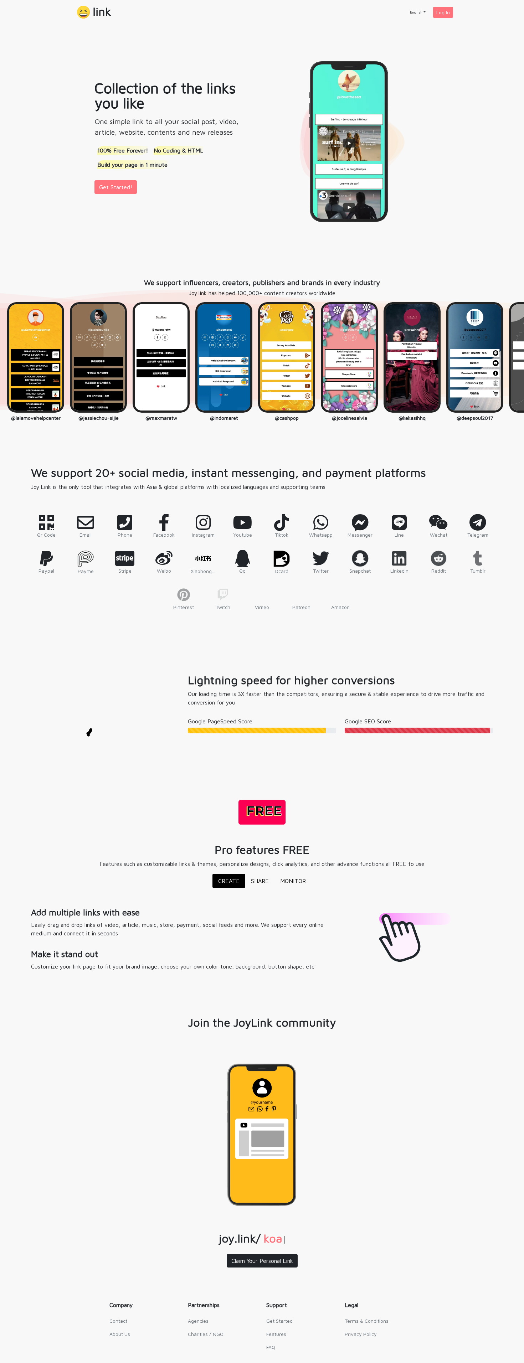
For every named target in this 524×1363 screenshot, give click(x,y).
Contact (118, 1321)
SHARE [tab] (260, 881)
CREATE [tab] (229, 881)
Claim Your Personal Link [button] (262, 1261)
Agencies (198, 1321)
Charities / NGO (206, 1334)
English (416, 12)
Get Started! (115, 187)
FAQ (270, 1347)
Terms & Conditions (367, 1321)
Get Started (279, 1321)
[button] (94, 12)
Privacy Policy (361, 1334)
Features (276, 1334)
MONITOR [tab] (293, 881)
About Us (119, 1334)
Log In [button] (443, 12)
